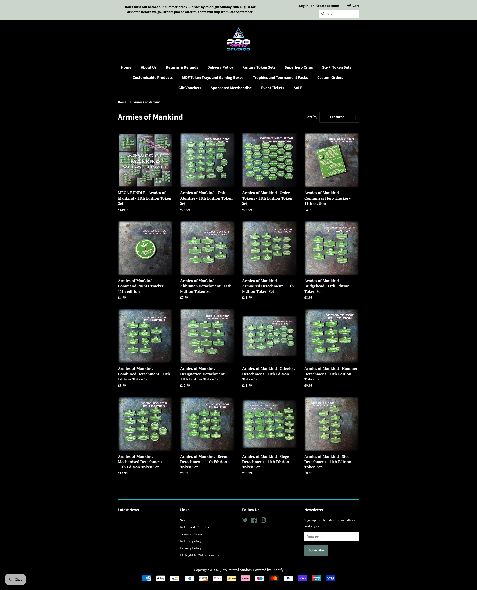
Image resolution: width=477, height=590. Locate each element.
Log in (303, 5)
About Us (149, 67)
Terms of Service (192, 534)
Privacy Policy (190, 548)
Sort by (311, 116)
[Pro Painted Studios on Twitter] (245, 521)
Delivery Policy (220, 67)
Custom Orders (330, 77)
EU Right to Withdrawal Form (202, 555)
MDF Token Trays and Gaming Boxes (212, 77)
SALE (298, 88)
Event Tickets (272, 88)
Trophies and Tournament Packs (280, 77)
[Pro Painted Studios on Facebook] (254, 521)
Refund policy (190, 541)
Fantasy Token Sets (258, 67)
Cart (356, 5)
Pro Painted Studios (237, 569)
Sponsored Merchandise (231, 88)
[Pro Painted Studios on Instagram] (263, 521)
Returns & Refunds (182, 67)
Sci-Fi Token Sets (336, 67)
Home (126, 67)
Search (185, 520)
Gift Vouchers (189, 88)
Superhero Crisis (299, 67)
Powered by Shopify (268, 569)
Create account (327, 5)
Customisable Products (153, 77)
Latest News (128, 510)
